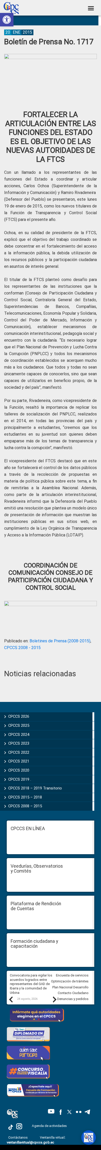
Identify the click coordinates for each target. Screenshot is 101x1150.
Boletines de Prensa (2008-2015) (60, 640)
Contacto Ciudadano (73, 993)
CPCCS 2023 (18, 743)
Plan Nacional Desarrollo (70, 987)
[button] (6, 19)
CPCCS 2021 (18, 761)
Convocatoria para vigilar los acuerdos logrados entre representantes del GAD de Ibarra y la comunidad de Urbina (31, 984)
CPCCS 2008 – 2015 (25, 806)
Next (54, 999)
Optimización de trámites (70, 981)
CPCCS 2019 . (19, 779)
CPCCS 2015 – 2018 (25, 797)
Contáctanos (18, 1137)
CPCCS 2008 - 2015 (22, 647)
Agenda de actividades (49, 1126)
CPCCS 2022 (18, 752)
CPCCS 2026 (18, 716)
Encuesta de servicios (72, 975)
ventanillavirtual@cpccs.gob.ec (30, 1142)
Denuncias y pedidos (73, 999)
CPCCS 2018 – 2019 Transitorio (35, 788)
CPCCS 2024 (18, 734)
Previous (11, 999)
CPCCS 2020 (18, 770)
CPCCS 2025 (18, 725)
